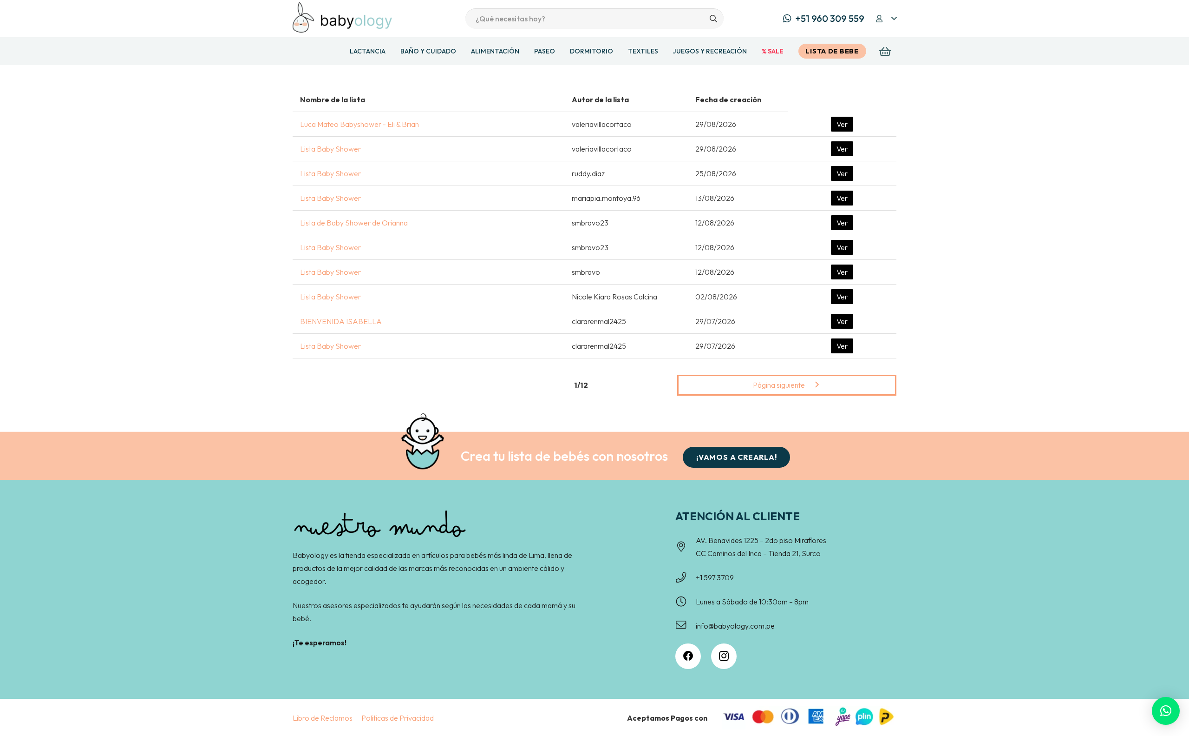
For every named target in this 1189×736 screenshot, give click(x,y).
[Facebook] (688, 656)
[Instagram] (724, 656)
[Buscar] (713, 18)
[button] (886, 18)
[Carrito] (885, 51)
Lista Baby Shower (330, 148)
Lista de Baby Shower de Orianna (354, 222)
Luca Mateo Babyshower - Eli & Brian (359, 124)
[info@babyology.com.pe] (685, 625)
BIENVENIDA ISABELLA (341, 321)
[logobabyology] (342, 17)
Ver (842, 124)
